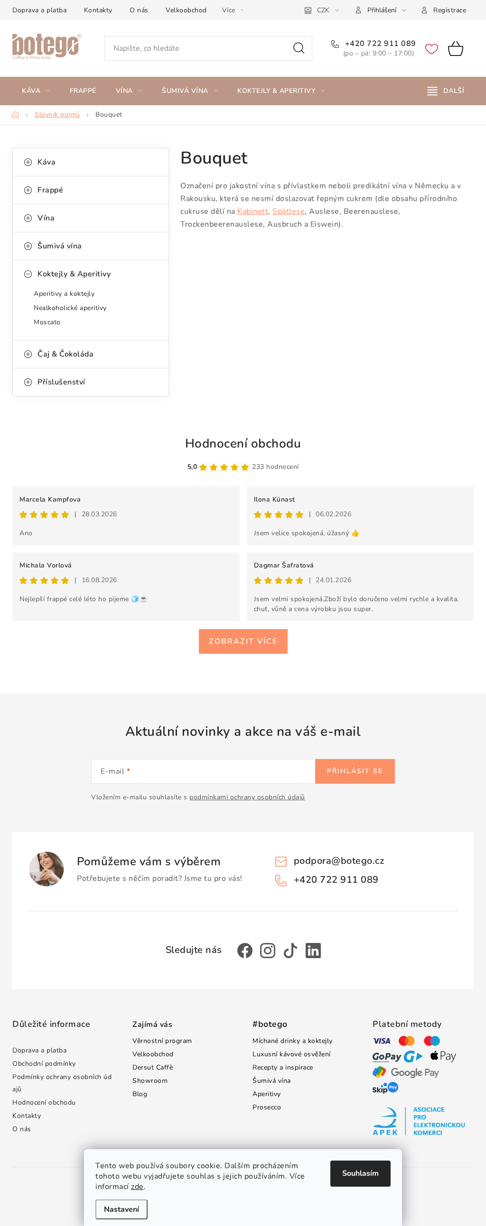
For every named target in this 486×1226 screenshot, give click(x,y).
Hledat (299, 48)
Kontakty (98, 10)
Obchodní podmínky (44, 1063)
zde (137, 1186)
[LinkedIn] (313, 950)
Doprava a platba (39, 10)
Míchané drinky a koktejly (292, 1040)
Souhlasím (360, 1173)
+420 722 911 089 (379, 43)
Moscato (47, 322)
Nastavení (121, 1209)
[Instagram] (267, 950)
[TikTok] (290, 950)
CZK (323, 10)
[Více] (446, 91)
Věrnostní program (162, 1040)
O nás (139, 10)
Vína (46, 218)
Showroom (150, 1080)
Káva (46, 162)
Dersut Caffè (152, 1067)
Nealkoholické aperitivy (70, 307)
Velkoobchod (186, 10)
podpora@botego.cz (339, 860)
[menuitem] (36, 91)
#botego (270, 1024)
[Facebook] (244, 950)
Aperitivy (266, 1093)
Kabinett (252, 211)
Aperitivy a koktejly (64, 293)
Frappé (50, 190)
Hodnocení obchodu (243, 443)
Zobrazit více (243, 641)
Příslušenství (61, 382)
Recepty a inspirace (282, 1067)
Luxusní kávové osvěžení (291, 1054)
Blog (139, 1093)
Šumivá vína (59, 246)
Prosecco (266, 1107)
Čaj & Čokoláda (65, 354)
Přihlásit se (355, 771)
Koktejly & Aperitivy (74, 274)
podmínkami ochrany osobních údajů (247, 797)
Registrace (449, 10)
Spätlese (288, 211)
